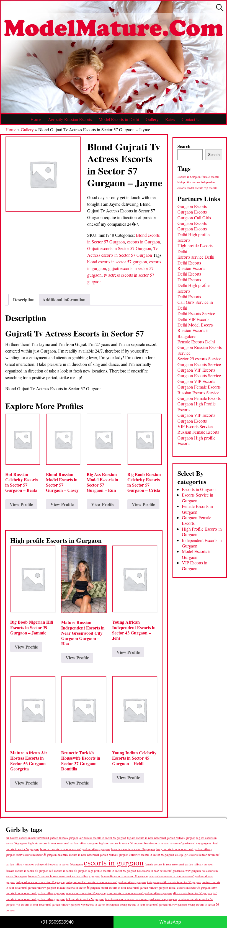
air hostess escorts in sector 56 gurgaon (102, 838)
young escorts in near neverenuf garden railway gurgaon (153, 904)
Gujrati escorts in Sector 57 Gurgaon (119, 248)
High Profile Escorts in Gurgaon (202, 531)
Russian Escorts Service (198, 392)
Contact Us (191, 119)
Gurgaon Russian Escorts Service (199, 350)
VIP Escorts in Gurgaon (194, 565)
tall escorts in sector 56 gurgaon (85, 899)
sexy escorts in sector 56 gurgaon (85, 893)
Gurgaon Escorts (192, 206)
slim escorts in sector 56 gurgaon (192, 893)
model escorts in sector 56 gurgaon (189, 888)
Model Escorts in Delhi (119, 119)
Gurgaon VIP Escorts (196, 370)
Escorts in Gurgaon (188, 177)
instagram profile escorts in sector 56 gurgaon (174, 882)
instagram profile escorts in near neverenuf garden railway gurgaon (106, 882)
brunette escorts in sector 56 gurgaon (133, 849)
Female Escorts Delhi (196, 342)
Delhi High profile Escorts (193, 237)
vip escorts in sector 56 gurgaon (100, 904)
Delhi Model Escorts (195, 325)
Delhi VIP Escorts (193, 319)
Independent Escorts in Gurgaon (202, 543)
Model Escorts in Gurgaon (196, 554)
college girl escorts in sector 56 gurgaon (59, 864)
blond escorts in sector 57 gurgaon (117, 261)
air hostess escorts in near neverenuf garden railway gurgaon (42, 838)
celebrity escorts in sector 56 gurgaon (151, 855)
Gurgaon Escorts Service (199, 364)
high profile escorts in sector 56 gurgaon (112, 871)
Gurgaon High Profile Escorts (196, 406)
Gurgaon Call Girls (194, 217)
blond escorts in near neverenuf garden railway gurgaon (177, 843)
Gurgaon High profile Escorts (196, 440)
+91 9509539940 (57, 922)
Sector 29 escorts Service (199, 358)
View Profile (21, 504)
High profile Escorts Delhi (195, 248)
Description (24, 299)
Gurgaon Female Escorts (199, 387)
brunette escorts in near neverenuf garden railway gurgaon (75, 849)
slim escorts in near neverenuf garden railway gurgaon (139, 893)
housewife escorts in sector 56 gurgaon (124, 876)
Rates (170, 119)
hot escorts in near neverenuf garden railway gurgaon (169, 870)
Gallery (152, 119)
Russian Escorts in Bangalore (193, 333)
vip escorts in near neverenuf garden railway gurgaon (48, 904)
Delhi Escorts (189, 263)
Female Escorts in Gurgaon (197, 509)
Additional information (64, 299)
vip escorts (210, 188)
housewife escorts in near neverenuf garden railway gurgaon (64, 876)
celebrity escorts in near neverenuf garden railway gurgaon (93, 855)
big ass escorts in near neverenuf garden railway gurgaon (161, 838)
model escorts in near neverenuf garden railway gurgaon (134, 888)
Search (183, 146)
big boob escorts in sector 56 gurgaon (121, 843)
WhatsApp (170, 922)
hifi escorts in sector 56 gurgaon (68, 871)
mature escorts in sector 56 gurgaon (78, 887)
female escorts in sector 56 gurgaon (27, 871)
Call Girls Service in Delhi (195, 304)
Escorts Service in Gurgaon (197, 497)
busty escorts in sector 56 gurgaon (36, 854)
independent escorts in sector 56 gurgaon (40, 882)
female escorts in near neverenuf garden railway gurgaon (179, 864)
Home (35, 119)
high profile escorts (188, 182)
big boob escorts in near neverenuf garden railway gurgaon (63, 843)
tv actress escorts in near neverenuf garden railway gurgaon (141, 899)
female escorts (210, 177)
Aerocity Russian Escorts (70, 119)
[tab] (23, 299)
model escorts (195, 188)
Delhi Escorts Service (196, 313)
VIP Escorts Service (195, 426)
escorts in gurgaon (114, 862)
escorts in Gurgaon (143, 242)
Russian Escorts (191, 268)
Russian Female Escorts (198, 432)
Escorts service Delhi (195, 257)
